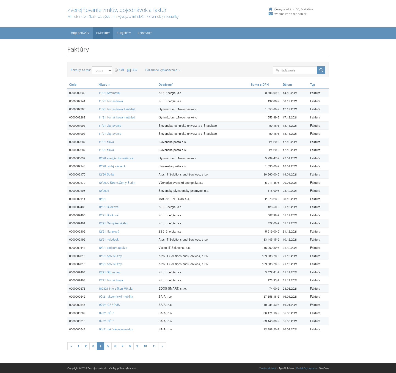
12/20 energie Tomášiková (116, 158)
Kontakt (145, 33)
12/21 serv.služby (110, 256)
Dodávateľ (166, 84)
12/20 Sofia (106, 174)
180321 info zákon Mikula (115, 288)
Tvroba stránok (267, 368)
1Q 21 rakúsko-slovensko (115, 329)
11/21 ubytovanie (110, 125)
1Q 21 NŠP (106, 313)
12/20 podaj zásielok (112, 166)
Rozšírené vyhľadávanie (161, 70)
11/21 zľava (106, 142)
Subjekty (124, 33)
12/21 (102, 199)
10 (145, 346)
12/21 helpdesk (109, 239)
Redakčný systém (306, 368)
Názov (103, 84)
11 (154, 346)
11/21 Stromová (109, 93)
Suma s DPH (260, 84)
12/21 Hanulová (109, 231)
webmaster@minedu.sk (290, 14)
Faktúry (103, 33)
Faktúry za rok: (81, 70)
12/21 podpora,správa (113, 247)
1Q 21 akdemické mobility (116, 296)
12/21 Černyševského (113, 223)
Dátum (287, 84)
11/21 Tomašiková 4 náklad (117, 109)
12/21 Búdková (108, 207)
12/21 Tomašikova (111, 280)
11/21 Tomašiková (111, 101)
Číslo (73, 84)
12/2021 (104, 190)
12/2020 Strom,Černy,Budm (117, 182)
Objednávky (80, 33)
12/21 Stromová (109, 272)
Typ (312, 84)
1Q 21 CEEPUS (109, 304)
